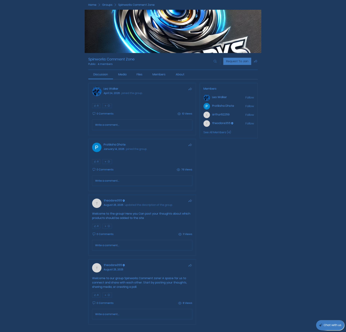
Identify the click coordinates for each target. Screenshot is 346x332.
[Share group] (255, 61)
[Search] (215, 61)
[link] (100, 74)
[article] (142, 109)
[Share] (190, 89)
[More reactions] (107, 105)
